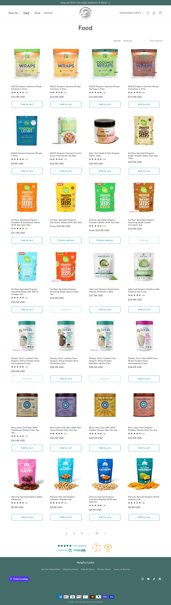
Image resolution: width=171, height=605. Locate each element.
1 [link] (66, 533)
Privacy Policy (104, 569)
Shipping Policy (70, 569)
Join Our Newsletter (50, 569)
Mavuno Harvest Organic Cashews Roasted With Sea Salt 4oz (103, 499)
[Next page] (104, 533)
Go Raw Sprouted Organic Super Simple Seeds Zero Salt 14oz (143, 156)
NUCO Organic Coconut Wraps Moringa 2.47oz (104, 87)
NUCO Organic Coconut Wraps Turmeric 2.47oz (65, 87)
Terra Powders (80, 602)
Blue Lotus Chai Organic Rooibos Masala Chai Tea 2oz (142, 428)
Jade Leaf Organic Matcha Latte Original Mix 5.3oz (144, 290)
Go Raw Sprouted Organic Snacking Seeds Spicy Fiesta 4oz (64, 291)
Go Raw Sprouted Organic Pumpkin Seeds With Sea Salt (104, 221)
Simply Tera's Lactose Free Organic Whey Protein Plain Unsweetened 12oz (25, 361)
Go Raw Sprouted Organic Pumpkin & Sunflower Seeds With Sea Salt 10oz (25, 222)
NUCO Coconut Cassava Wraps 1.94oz (26, 154)
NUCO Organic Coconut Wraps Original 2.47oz (26, 87)
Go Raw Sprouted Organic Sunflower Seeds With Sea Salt (66, 221)
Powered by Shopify (95, 602)
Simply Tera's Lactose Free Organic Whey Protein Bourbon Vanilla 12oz (102, 361)
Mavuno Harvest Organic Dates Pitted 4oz (26, 498)
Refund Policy (87, 569)
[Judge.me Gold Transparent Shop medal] (96, 547)
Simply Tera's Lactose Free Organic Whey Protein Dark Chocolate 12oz (64, 361)
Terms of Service (122, 569)
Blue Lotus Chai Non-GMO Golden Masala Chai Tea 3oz (103, 428)
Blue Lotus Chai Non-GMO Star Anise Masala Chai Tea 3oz (65, 428)
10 (97, 533)
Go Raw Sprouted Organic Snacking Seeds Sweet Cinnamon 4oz (141, 222)
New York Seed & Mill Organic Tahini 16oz (104, 154)
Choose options (66, 240)
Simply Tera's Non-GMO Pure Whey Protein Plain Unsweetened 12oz (143, 361)
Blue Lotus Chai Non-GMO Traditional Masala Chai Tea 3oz (25, 430)
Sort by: (117, 40)
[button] (14, 13)
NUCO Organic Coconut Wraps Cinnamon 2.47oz (143, 87)
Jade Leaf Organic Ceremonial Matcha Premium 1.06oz (104, 290)
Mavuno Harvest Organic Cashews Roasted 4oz (62, 498)
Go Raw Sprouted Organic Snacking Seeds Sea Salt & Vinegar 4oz (24, 291)
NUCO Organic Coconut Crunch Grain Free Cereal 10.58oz (65, 154)
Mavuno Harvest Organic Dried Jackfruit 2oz (143, 498)
